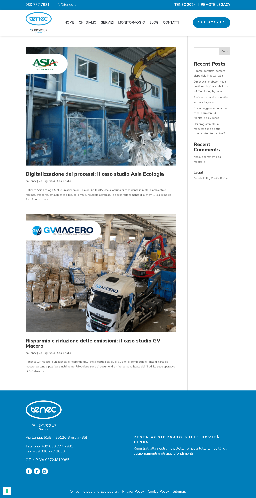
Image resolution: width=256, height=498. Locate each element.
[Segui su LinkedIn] (37, 471)
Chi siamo (87, 22)
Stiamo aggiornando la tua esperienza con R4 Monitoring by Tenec (210, 113)
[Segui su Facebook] (29, 471)
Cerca (224, 51)
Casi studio (64, 181)
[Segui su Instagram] (45, 471)
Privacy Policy (133, 491)
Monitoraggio (131, 22)
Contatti (171, 22)
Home (69, 22)
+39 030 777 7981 (57, 446)
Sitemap (179, 491)
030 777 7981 (38, 4)
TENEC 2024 (185, 4)
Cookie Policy (202, 178)
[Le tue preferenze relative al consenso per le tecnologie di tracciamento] (7, 491)
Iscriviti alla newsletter (169, 468)
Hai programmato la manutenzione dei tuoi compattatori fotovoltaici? (209, 129)
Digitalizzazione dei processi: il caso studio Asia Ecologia (95, 174)
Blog (154, 22)
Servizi (107, 22)
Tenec (32, 181)
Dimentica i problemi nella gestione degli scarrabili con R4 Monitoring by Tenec (211, 86)
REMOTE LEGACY (215, 4)
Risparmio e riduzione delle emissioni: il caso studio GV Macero (93, 343)
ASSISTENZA (212, 22)
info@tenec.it (65, 4)
